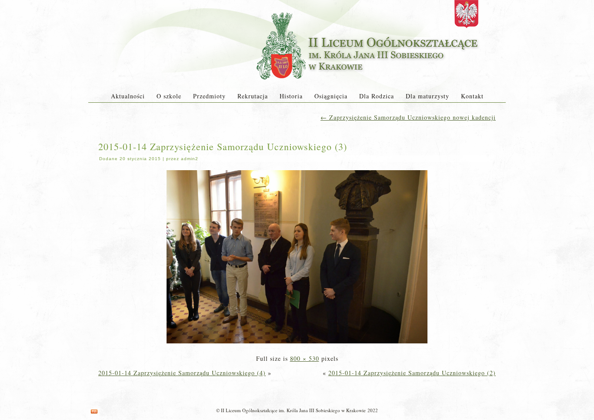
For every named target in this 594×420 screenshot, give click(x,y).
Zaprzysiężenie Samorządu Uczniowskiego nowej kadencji (408, 117)
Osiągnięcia (330, 96)
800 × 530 (304, 358)
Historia (291, 96)
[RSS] (94, 411)
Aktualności (128, 96)
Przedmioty (209, 96)
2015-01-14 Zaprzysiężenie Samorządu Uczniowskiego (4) (182, 373)
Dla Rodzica (376, 96)
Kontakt (472, 96)
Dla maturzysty (427, 96)
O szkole (169, 96)
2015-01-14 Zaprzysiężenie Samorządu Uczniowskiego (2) (412, 373)
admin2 (189, 158)
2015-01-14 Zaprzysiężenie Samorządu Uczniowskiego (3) (222, 146)
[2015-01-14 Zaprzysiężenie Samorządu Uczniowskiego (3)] (297, 344)
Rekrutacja (252, 96)
